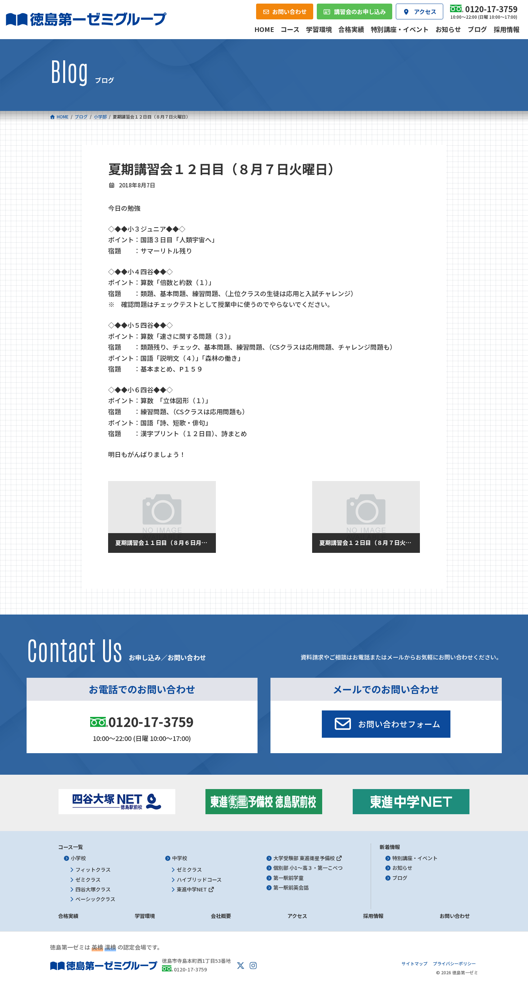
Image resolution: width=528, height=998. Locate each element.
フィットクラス (93, 869)
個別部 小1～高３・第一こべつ (308, 867)
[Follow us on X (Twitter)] (240, 965)
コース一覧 (70, 846)
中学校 (179, 858)
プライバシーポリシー (454, 963)
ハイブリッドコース (199, 879)
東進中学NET (192, 889)
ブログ (399, 877)
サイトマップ (414, 963)
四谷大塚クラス (93, 889)
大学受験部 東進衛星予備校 (304, 858)
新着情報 (390, 846)
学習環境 (145, 915)
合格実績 (68, 915)
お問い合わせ (455, 915)
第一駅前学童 (288, 877)
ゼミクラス (88, 879)
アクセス (297, 915)
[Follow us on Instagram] (253, 965)
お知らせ (402, 867)
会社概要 (221, 915)
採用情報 (373, 915)
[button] (386, 724)
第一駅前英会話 (291, 887)
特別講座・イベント (414, 858)
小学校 (78, 858)
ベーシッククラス (95, 899)
